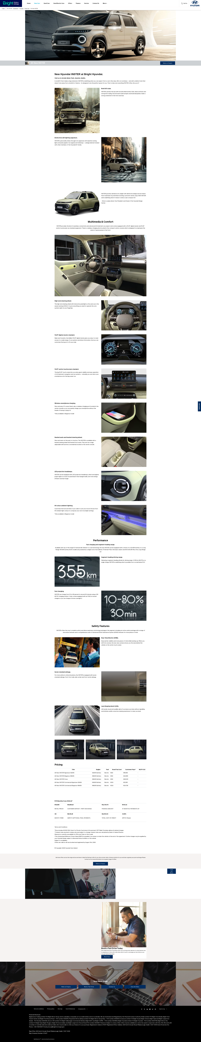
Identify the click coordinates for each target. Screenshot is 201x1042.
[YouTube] (150, 1009)
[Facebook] (142, 1009)
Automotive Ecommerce (48, 1039)
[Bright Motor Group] (11, 3)
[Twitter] (144, 1009)
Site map (60, 1009)
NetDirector (37, 1039)
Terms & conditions (39, 1009)
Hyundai (21, 8)
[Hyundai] (194, 3)
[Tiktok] (152, 1009)
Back (3, 8)
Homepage (15, 8)
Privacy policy (50, 1009)
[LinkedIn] (147, 1009)
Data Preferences (70, 1009)
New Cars (27, 8)
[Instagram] (155, 1009)
